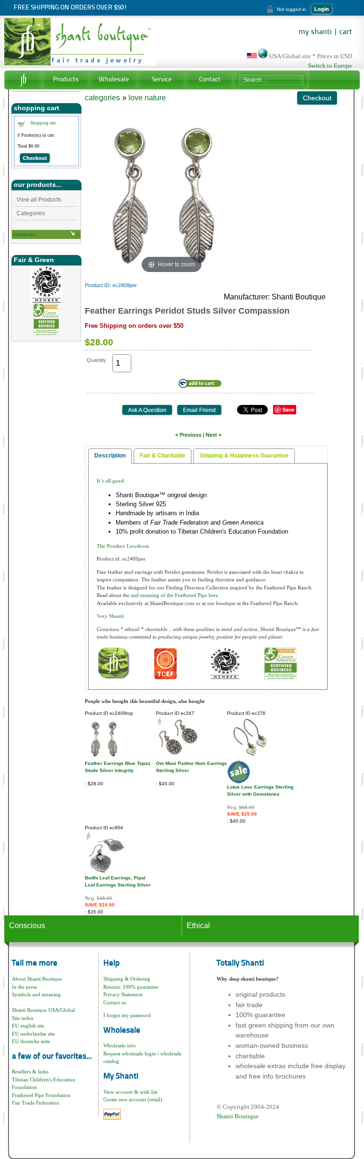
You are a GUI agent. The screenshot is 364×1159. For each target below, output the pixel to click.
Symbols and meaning (36, 994)
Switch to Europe (330, 65)
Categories (31, 213)
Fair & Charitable (162, 455)
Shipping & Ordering (126, 979)
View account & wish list (130, 1092)
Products (66, 79)
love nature (147, 98)
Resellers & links (30, 1071)
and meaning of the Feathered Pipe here (174, 595)
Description (110, 455)
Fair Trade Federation (35, 1103)
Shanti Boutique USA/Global (43, 1010)
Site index (23, 1018)
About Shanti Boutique (37, 979)
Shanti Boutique (238, 1116)
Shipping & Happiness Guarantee (244, 455)
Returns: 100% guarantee (130, 987)
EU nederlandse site (33, 1033)
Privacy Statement (123, 994)
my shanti (315, 32)
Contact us (114, 1002)
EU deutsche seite (31, 1041)
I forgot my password (127, 1015)
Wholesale (114, 79)
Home (23, 79)
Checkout (35, 158)
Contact (209, 79)
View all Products (39, 199)
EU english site (28, 1025)
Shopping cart (43, 123)
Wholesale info (119, 1045)
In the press (24, 987)
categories (24, 234)
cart (345, 32)
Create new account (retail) (132, 1099)
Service (162, 79)
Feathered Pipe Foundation (41, 1095)
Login (321, 9)
